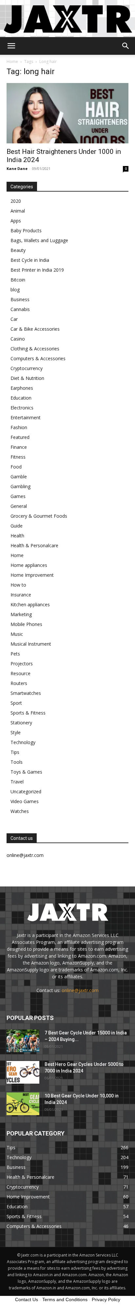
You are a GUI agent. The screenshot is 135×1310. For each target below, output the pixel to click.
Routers (18, 683)
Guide (16, 526)
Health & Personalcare (34, 545)
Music (16, 634)
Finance (18, 447)
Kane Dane (17, 168)
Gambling (20, 486)
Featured (19, 437)
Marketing (21, 614)
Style (15, 732)
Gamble (18, 476)
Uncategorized (25, 791)
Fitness (18, 457)
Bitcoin (17, 280)
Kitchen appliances (30, 604)
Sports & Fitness (28, 713)
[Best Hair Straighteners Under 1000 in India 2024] (67, 113)
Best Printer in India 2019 (37, 270)
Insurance (20, 595)
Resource (20, 673)
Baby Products (26, 230)
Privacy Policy (106, 1299)
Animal (17, 211)
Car (14, 319)
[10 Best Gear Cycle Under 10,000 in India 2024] (23, 1103)
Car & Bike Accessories (35, 329)
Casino (17, 339)
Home (12, 61)
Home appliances (28, 565)
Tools (16, 762)
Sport (16, 703)
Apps (15, 221)
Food (16, 467)
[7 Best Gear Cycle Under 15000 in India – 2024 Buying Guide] (23, 1040)
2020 (15, 201)
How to (18, 585)
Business (19, 299)
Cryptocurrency (26, 368)
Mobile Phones (26, 624)
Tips (14, 752)
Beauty (18, 250)
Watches (19, 811)
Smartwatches (25, 693)
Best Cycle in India (29, 260)
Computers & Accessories (38, 358)
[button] (11, 46)
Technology (22, 742)
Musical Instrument (30, 644)
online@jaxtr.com (80, 990)
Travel (17, 782)
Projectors (21, 663)
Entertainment (25, 417)
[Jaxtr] (67, 18)
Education (20, 398)
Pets (15, 654)
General (18, 506)
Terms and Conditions (64, 1299)
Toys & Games (26, 772)
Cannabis (20, 309)
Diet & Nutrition (27, 378)
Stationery (21, 722)
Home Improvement (32, 575)
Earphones (21, 388)
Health (17, 535)
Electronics (21, 408)
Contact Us (26, 1299)
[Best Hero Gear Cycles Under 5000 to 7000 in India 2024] (23, 1072)
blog (15, 289)
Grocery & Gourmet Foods (38, 516)
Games (18, 496)
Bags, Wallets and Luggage (39, 240)
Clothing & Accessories (34, 348)
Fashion (18, 427)
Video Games (24, 801)
